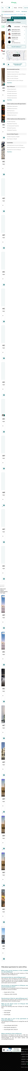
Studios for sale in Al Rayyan (13, 71)
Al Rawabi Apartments (12, 91)
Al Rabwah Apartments (12, 97)
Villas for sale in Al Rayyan (12, 76)
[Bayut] (14, 2)
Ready (15, 7)
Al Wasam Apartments (12, 115)
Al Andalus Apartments (12, 93)
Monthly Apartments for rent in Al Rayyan (16, 147)
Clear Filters (18, 11)
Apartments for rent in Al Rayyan (14, 149)
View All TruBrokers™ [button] (16, 46)
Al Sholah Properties (11, 128)
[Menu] (2, 2)
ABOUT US (23, 1051)
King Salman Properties (12, 123)
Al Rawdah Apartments (12, 95)
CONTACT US (24, 1059)
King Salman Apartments (12, 106)
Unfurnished (17, 26)
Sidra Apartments (11, 110)
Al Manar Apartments (11, 89)
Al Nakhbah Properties (12, 130)
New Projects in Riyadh (12, 138)
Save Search (24, 11)
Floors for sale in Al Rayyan (12, 78)
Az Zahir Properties (11, 121)
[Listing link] (3, 49)
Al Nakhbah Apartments (12, 108)
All (3, 26)
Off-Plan (20, 7)
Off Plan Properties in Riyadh (13, 136)
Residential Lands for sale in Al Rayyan (15, 80)
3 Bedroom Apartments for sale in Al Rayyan (16, 74)
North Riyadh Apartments (12, 112)
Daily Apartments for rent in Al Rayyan (15, 145)
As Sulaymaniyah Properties (13, 125)
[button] (4, 7)
